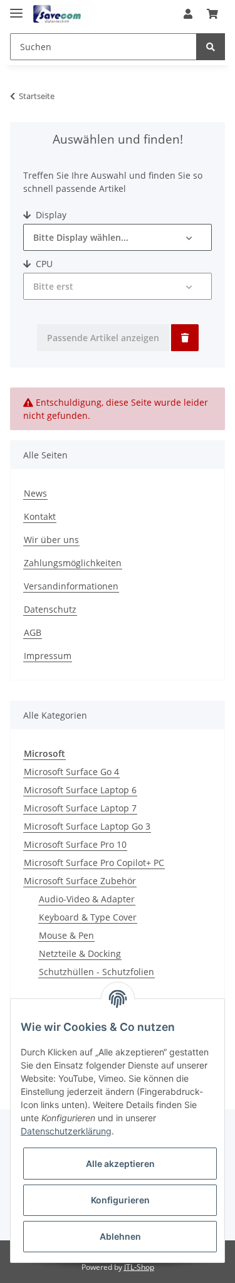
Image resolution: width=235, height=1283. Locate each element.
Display (49, 215)
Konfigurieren (120, 1200)
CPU (43, 264)
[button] (188, 13)
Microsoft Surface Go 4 (71, 772)
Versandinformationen (71, 586)
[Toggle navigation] (16, 8)
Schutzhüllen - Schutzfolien (96, 972)
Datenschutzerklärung (66, 1131)
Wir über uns (51, 540)
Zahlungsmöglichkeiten (73, 563)
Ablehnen (120, 1236)
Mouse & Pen (66, 935)
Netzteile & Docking (80, 953)
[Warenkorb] (212, 13)
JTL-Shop (139, 1267)
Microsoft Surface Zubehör (80, 881)
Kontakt (40, 516)
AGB (32, 632)
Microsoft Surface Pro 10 (75, 844)
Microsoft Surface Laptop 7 (80, 808)
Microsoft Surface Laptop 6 (80, 790)
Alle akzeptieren (120, 1163)
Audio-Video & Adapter (87, 899)
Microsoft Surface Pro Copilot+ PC (94, 863)
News (35, 493)
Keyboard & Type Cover (88, 917)
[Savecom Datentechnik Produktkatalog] (57, 14)
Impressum (47, 656)
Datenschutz (50, 609)
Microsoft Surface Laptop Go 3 (87, 826)
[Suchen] (210, 46)
